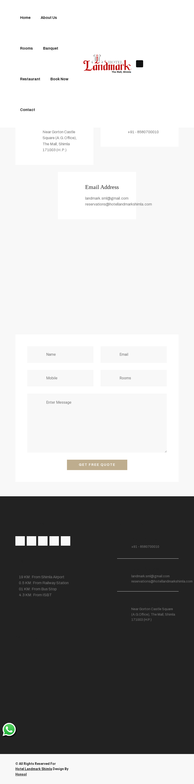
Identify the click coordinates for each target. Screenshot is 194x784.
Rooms (26, 48)
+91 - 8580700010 (145, 546)
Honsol (21, 774)
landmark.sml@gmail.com (150, 576)
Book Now (59, 79)
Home (25, 18)
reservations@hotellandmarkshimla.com (162, 581)
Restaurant (30, 79)
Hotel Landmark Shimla (33, 769)
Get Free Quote (97, 465)
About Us (49, 18)
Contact (27, 110)
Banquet (50, 48)
